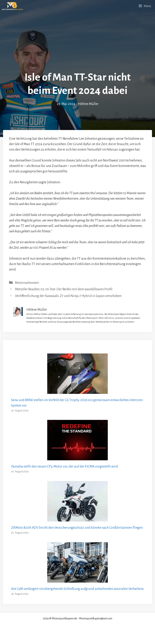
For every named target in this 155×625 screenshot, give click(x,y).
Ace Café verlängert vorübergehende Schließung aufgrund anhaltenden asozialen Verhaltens (77, 589)
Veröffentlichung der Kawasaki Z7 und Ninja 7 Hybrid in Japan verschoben (68, 296)
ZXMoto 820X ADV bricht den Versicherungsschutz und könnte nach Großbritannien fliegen (77, 528)
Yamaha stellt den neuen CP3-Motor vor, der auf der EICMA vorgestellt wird (64, 466)
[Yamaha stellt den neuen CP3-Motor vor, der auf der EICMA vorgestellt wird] (77, 457)
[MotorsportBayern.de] (12, 6)
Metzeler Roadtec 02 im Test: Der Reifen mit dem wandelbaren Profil (63, 289)
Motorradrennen (27, 283)
